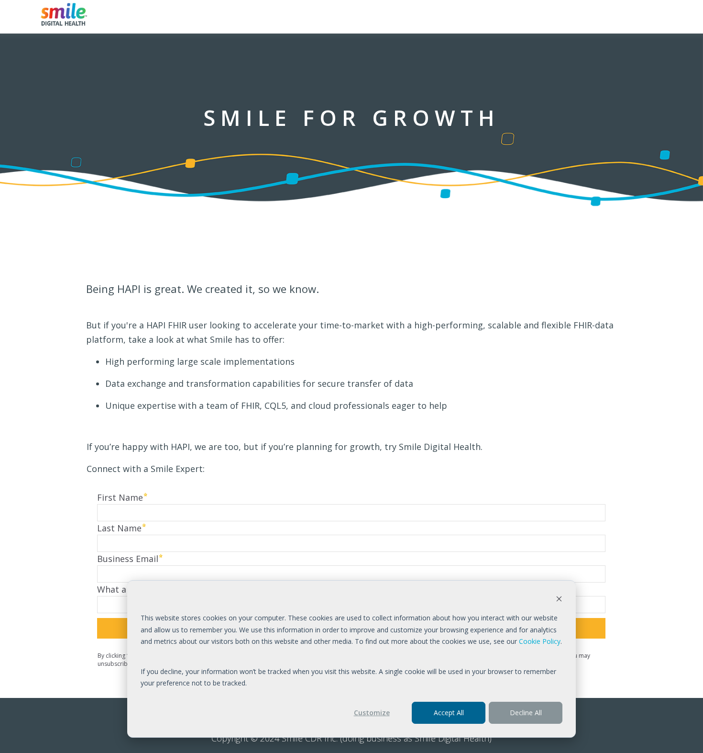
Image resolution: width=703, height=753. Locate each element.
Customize (372, 712)
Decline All (526, 712)
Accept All (449, 712)
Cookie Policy (539, 641)
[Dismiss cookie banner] (559, 600)
